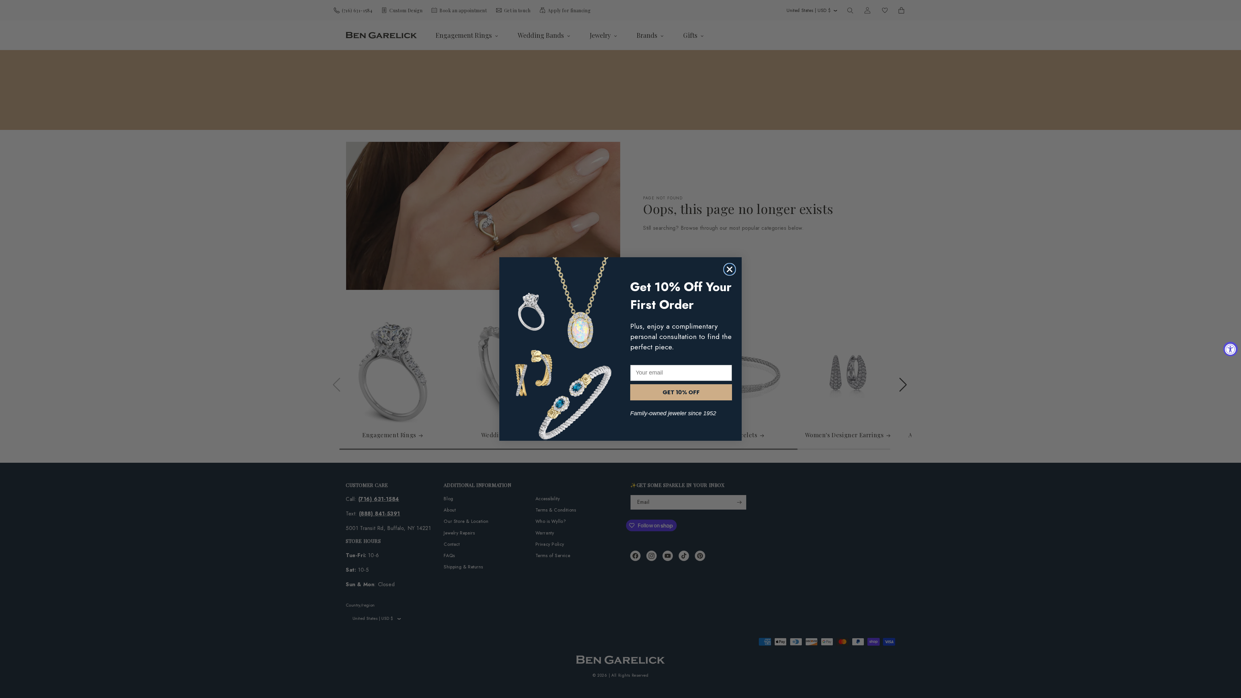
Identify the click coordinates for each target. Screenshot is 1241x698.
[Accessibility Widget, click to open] (1230, 349)
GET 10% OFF (681, 392)
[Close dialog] (729, 269)
